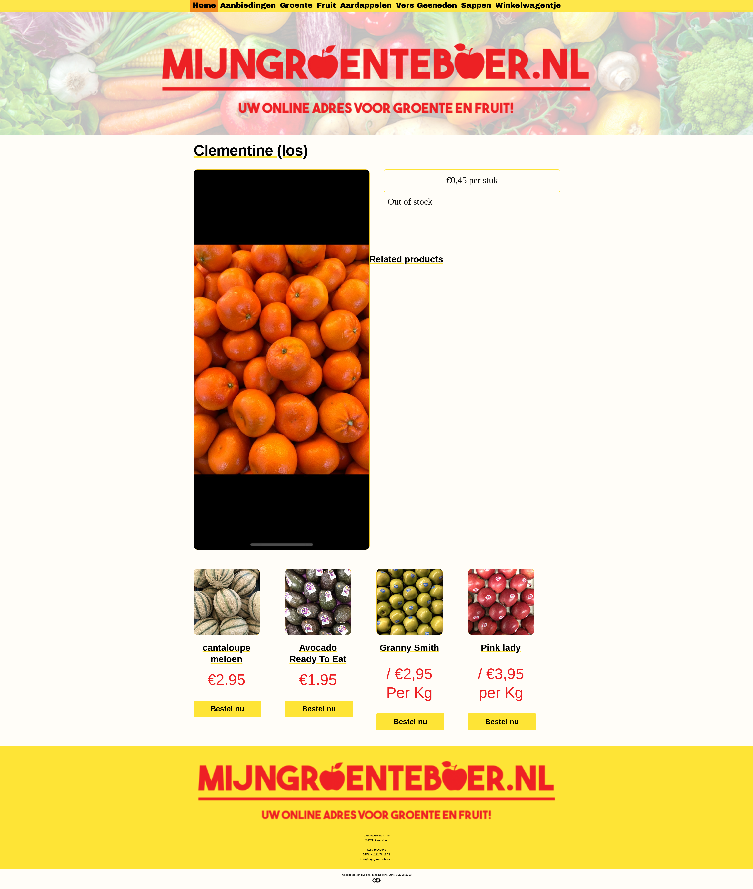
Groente (296, 5)
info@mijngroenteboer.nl (376, 859)
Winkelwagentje (528, 5)
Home (204, 5)
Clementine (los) (251, 150)
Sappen (476, 5)
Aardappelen (366, 5)
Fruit (326, 5)
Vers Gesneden (426, 5)
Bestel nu (227, 708)
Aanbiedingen (248, 5)
